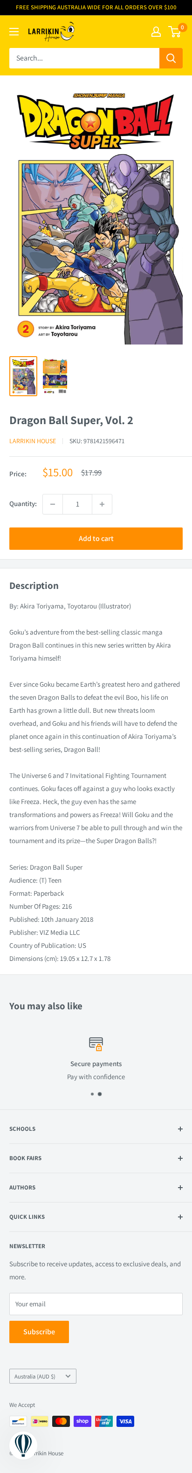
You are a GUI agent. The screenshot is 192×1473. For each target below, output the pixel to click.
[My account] (156, 32)
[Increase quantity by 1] (102, 504)
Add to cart (96, 538)
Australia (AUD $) (34, 1376)
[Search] (171, 58)
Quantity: (23, 503)
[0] (175, 31)
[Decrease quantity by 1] (52, 504)
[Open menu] (14, 31)
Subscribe (39, 1332)
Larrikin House (32, 441)
